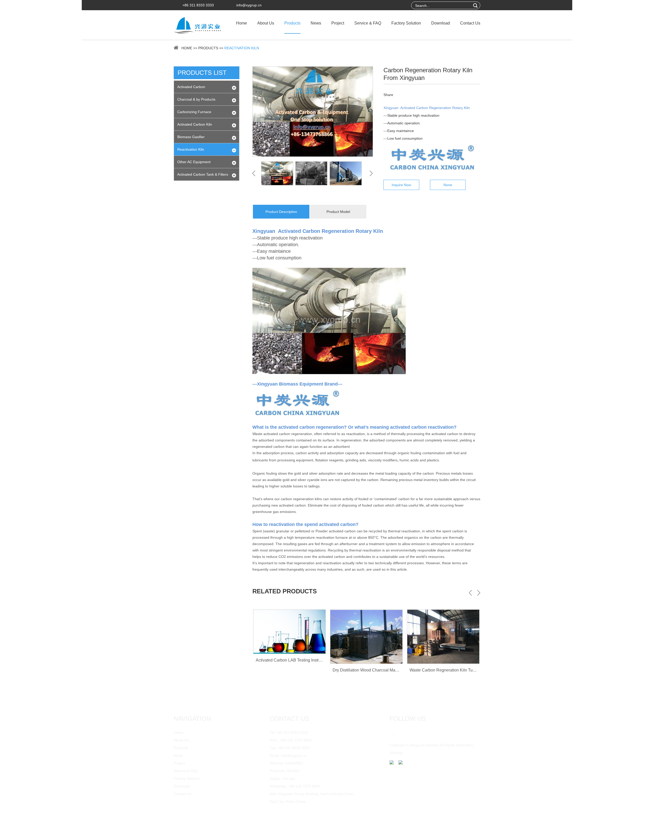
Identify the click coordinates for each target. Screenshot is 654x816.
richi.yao (288, 778)
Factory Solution (406, 23)
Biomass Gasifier (191, 137)
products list (202, 72)
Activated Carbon (191, 87)
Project (337, 23)
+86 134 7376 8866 (304, 786)
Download (440, 23)
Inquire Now (401, 185)
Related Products (284, 591)
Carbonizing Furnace (194, 112)
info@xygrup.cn (249, 5)
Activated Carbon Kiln (194, 124)
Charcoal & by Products (196, 99)
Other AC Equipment (194, 162)
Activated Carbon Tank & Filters (202, 174)
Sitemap (396, 753)
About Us (265, 23)
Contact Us (470, 23)
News (316, 23)
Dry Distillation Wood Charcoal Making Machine (299, 670)
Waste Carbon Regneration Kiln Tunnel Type (373, 670)
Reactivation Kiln (241, 48)
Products (292, 23)
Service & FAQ (367, 23)
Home (241, 23)
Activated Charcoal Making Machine (443, 672)
